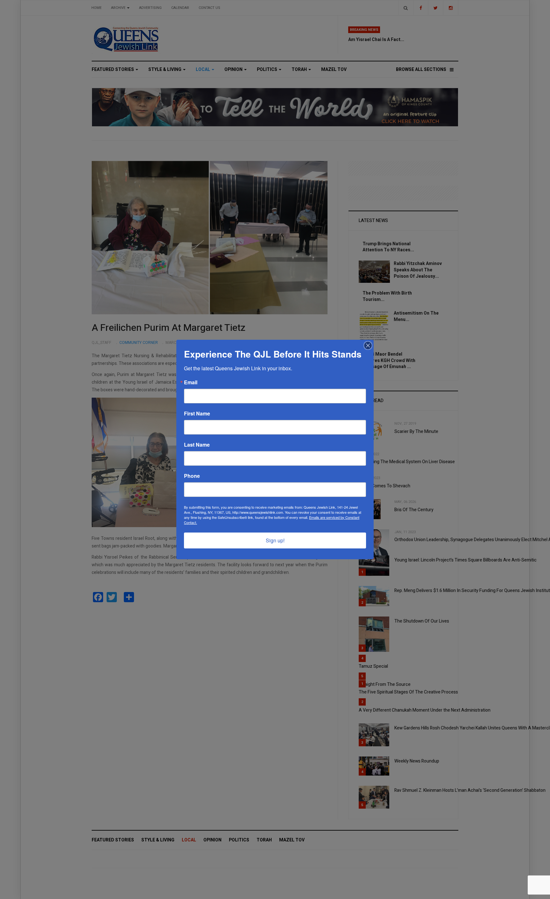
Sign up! (275, 540)
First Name (197, 413)
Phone (192, 475)
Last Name (197, 444)
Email (190, 382)
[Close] (368, 345)
